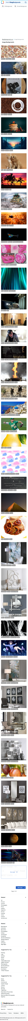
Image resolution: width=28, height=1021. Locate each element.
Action (2, 959)
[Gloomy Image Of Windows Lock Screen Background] (14, 234)
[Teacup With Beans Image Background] (14, 105)
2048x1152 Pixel (5, 962)
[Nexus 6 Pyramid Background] (14, 502)
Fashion (3, 908)
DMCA (22, 1013)
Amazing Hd (4, 934)
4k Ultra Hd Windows (5, 937)
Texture (3, 985)
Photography (4, 905)
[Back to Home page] (2, 2)
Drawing (3, 913)
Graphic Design (4, 983)
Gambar (3, 956)
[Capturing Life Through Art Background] (14, 85)
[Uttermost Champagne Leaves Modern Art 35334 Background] (14, 817)
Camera (3, 916)
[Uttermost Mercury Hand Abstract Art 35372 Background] (14, 553)
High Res (3, 996)
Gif (1, 900)
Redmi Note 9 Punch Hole (7, 992)
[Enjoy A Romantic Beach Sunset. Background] (14, 180)
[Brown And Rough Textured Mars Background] (14, 839)
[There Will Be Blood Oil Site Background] (14, 371)
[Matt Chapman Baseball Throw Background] (14, 424)
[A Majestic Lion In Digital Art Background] (14, 67)
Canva (2, 915)
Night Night (3, 944)
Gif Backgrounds (8, 6)
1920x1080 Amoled (5, 960)
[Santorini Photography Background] (14, 407)
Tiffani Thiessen (5, 970)
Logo (2, 954)
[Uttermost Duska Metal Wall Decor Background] (14, 749)
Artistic (3, 980)
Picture (2, 911)
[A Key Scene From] (14, 319)
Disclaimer (16, 1013)
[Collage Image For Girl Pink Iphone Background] (14, 254)
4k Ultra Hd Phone (5, 965)
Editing (2, 933)
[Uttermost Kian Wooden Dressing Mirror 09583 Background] (14, 791)
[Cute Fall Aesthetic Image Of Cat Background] (14, 218)
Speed (2, 957)
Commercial (4, 982)
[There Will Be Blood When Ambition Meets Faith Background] (14, 352)
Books (2, 979)
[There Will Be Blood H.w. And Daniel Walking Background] (14, 391)
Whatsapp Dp (4, 964)
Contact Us (10, 1009)
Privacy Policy (3, 1013)
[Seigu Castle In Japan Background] (14, 200)
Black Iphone (4, 926)
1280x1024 (3, 990)
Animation (3, 928)
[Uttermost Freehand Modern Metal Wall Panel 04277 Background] (14, 579)
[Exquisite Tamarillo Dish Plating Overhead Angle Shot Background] (14, 526)
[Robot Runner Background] (14, 855)
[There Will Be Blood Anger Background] (14, 335)
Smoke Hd (3, 936)
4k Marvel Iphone (5, 939)
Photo (2, 906)
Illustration (3, 929)
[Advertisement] (14, 23)
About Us (3, 1009)
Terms (10, 1013)
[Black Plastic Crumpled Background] (14, 628)
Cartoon (3, 903)
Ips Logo (3, 988)
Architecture (4, 918)
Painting (3, 952)
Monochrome (4, 967)
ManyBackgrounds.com (7, 39)
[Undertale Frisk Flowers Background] (14, 647)
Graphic (3, 941)
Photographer (4, 931)
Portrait (3, 902)
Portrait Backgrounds (22, 6)
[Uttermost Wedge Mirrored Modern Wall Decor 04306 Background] (14, 605)
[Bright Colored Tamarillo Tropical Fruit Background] (14, 770)
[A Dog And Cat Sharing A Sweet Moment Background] (14, 161)
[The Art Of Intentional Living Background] (14, 482)
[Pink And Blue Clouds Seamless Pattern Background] (14, 461)
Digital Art (3, 910)
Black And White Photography (8, 995)
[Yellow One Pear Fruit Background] (14, 440)
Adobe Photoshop (5, 993)
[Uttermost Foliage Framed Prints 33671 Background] (14, 696)
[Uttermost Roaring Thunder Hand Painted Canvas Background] (14, 670)
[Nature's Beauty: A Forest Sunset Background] (14, 143)
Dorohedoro (3, 969)
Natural (2, 987)
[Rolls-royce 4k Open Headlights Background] (14, 301)
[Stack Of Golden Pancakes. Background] (14, 125)
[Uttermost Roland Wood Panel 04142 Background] (14, 723)
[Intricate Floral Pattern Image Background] (14, 51)
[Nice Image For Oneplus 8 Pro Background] (14, 278)
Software (3, 942)
